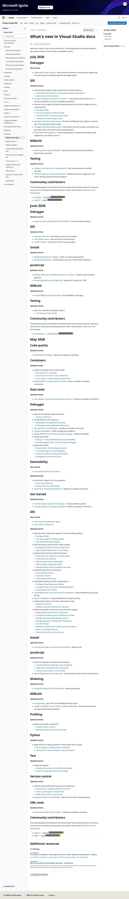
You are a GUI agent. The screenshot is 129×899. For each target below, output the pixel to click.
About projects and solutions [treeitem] (15, 58)
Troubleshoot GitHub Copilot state (49, 118)
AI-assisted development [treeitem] (14, 69)
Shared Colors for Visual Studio (48, 486)
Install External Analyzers (43, 355)
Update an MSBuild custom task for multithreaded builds (56, 706)
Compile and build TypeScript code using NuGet (54, 665)
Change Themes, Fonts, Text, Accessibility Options (55, 587)
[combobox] (13, 32)
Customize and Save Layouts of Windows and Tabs (55, 615)
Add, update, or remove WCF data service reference (53, 399)
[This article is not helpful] (124, 46)
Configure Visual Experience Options (50, 584)
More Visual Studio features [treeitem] (15, 65)
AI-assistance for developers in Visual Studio (53, 556)
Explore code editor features (47, 629)
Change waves (39, 703)
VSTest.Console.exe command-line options (50, 174)
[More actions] (97, 30)
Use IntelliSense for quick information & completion (54, 593)
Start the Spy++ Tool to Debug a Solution (51, 448)
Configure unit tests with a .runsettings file (50, 168)
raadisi (36, 200)
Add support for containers (46, 373)
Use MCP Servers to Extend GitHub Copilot (52, 116)
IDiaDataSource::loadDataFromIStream (51, 422)
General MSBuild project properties (47, 295)
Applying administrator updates (46, 257)
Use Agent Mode (42, 110)
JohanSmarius (39, 334)
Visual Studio (41, 30)
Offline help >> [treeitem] (11, 171)
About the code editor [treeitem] (13, 54)
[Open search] (119, 17)
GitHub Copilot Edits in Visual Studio (49, 632)
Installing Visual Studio (42, 260)
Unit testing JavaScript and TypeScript (48, 280)
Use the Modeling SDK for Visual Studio (49, 688)
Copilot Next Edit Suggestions (45, 133)
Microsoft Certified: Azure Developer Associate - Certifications (51, 863)
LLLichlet (37, 197)
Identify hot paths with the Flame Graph (51, 730)
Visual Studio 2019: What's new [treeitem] (14, 156)
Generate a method (43, 576)
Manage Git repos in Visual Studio (47, 797)
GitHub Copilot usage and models (49, 564)
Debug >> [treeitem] (7, 95)
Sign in (124, 17)
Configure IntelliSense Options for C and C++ (51, 99)
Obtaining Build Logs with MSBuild (47, 150)
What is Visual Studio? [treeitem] (13, 50)
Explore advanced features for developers (52, 612)
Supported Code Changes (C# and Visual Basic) (52, 221)
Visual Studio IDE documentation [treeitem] (10, 42)
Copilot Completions (41, 598)
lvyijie (36, 836)
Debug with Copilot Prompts (45, 72)
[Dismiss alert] (125, 4)
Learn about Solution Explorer (47, 96)
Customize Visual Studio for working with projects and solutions (60, 93)
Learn (32, 30)
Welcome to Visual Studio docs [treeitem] (14, 176)
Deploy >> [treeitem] (7, 113)
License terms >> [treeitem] (11, 161)
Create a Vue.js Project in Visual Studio (50, 671)
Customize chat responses (46, 559)
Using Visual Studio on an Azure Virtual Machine (52, 647)
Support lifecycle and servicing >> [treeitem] (13, 166)
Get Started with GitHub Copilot (48, 542)
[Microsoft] (3, 17)
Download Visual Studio (117, 23)
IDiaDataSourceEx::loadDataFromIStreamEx (52, 425)
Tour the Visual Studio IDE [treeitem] (14, 61)
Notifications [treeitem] (10, 181)
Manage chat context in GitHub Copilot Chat (53, 547)
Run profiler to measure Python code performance (55, 750)
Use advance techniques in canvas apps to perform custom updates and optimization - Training (63, 854)
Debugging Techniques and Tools (48, 456)
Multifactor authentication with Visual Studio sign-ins (56, 626)
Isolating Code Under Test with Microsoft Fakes (54, 768)
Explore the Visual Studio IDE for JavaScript (52, 668)
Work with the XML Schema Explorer (48, 812)
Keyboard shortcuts (41, 236)
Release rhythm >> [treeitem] (12, 145)
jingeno (37, 833)
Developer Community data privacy (47, 121)
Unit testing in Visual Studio (46, 313)
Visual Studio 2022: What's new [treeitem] (14, 150)
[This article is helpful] (121, 46)
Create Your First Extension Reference (48, 489)
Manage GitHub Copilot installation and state (53, 567)
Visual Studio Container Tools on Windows (52, 376)
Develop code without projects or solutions (52, 607)
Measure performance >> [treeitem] (12, 106)
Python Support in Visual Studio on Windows (53, 747)
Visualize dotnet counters (45, 727)
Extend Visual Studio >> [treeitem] (12, 117)
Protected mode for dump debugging (50, 451)
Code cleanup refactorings (46, 578)
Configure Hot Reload (42, 431)
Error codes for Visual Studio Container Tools (53, 378)
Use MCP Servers (40, 242)
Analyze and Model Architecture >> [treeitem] (10, 122)
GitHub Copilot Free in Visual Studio (49, 561)
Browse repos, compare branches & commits (53, 789)
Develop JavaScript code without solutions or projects (54, 275)
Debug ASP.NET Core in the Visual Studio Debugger (53, 434)
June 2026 (108, 36)
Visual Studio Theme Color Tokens (47, 471)
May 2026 (108, 39)
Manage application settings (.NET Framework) (54, 621)
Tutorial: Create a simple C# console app (49, 504)
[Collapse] (25, 28)
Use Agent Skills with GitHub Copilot (47, 127)
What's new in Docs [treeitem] (12, 138)
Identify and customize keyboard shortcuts (52, 618)
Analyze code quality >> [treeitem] (12, 109)
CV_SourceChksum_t (44, 417)
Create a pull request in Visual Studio (50, 791)
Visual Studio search (41, 239)
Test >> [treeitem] (6, 102)
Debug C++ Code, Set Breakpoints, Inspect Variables (55, 439)
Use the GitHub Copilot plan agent (47, 522)
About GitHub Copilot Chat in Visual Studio (52, 550)
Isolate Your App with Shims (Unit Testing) (52, 771)
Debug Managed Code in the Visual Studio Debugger (56, 442)
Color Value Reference (44, 483)
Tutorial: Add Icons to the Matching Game (50, 506)
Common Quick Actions (45, 573)
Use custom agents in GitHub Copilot (50, 113)
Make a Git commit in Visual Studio (49, 794)
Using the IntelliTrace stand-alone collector (52, 454)
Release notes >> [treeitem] (11, 141)
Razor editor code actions (44, 524)
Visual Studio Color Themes (46, 590)
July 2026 (108, 34)
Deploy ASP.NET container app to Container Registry (54, 381)
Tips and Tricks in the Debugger (46, 428)
